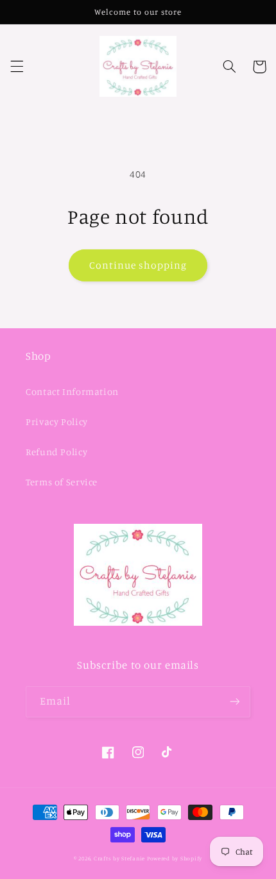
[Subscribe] (235, 701)
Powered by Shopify (174, 858)
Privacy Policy (57, 421)
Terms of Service (62, 481)
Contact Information (72, 391)
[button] (16, 66)
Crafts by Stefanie (119, 858)
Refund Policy (56, 451)
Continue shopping (138, 265)
